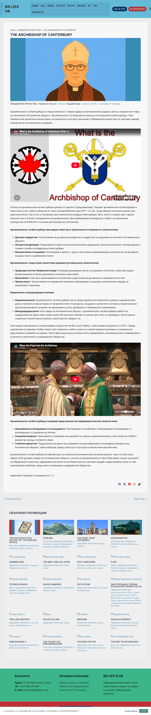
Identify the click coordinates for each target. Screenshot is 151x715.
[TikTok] (139, 484)
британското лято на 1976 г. (122, 592)
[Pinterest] (129, 484)
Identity (135, 623)
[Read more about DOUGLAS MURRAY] (120, 614)
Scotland (80, 546)
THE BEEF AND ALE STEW (56, 562)
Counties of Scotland (51, 650)
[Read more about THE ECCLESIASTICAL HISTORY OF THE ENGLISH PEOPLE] (24, 527)
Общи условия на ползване (74, 682)
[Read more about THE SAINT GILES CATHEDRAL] (92, 527)
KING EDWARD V (17, 642)
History (21, 548)
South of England (83, 625)
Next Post (140, 499)
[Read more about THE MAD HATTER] (84, 636)
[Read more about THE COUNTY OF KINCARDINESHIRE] (52, 636)
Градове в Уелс (125, 571)
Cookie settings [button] (131, 711)
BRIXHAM (82, 619)
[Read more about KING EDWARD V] (15, 636)
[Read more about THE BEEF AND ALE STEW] (53, 556)
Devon (100, 623)
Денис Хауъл (116, 598)
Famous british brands (129, 544)
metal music (81, 568)
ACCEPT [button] (144, 711)
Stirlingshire (47, 544)
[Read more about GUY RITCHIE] (83, 579)
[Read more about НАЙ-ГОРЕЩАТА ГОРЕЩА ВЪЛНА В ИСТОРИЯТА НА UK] (126, 579)
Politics (53, 590)
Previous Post (12, 499)
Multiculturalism (117, 625)
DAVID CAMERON (52, 584)
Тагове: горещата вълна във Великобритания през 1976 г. (126, 603)
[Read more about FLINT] (120, 556)
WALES (113, 565)
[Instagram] (134, 484)
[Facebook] (119, 484)
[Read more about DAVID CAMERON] (52, 579)
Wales (66, 623)
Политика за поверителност (74, 686)
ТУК (52, 475)
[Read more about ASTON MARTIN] (126, 527)
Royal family (24, 648)
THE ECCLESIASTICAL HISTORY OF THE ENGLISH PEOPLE (23, 540)
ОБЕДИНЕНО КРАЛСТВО (23, 103)
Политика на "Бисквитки (72, 690)
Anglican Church (48, 103)
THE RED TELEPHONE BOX (124, 642)
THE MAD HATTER (86, 642)
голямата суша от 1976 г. (127, 595)
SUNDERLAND (16, 562)
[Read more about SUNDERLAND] (17, 556)
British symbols (116, 648)
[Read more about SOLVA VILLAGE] (47, 614)
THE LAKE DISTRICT (19, 619)
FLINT (114, 562)
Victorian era (82, 650)
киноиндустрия (83, 590)
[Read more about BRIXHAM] (82, 614)
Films (100, 588)
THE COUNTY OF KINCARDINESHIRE (52, 643)
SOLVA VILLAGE (51, 619)
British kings (14, 648)
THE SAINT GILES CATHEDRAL (86, 539)
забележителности (23, 625)
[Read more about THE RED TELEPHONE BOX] (122, 636)
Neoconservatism (130, 625)
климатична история (125, 600)
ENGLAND (13, 546)
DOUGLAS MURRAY (121, 619)
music (89, 568)
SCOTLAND (47, 541)
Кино (105, 588)
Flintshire (114, 568)
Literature (29, 548)
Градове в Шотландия (60, 547)
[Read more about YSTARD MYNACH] (18, 579)
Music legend (98, 568)
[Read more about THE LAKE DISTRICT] (17, 614)
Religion (101, 544)
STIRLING (48, 538)
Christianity (13, 548)
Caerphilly (13, 590)
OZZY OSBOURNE (86, 562)
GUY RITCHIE (83, 584)
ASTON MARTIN (119, 538)
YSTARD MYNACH (18, 584)
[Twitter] (124, 484)
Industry (114, 547)
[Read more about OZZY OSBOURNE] (86, 556)
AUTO (113, 541)
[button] (119, 9)
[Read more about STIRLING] (58, 527)
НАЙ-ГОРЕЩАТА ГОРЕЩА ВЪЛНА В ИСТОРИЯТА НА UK (126, 585)
